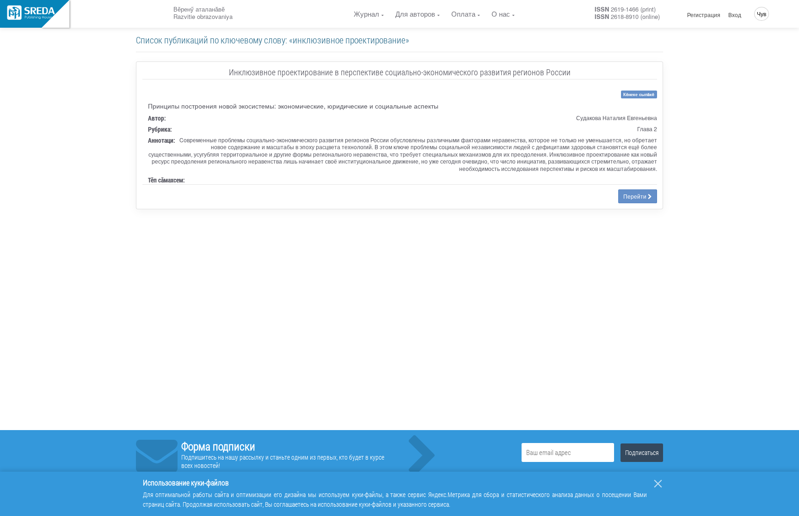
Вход (734, 14)
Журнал (366, 13)
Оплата (463, 13)
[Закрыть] (658, 483)
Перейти (635, 196)
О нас (501, 13)
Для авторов (415, 13)
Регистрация (703, 14)
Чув (761, 14)
